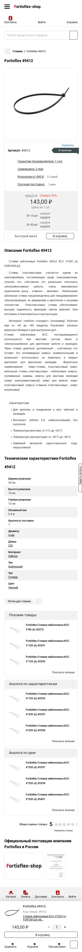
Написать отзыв (63, 830)
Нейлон (13, 556)
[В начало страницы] (74, 944)
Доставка (41, 896)
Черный (13, 587)
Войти (41, 22)
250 (10, 545)
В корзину (60, 236)
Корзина (72, 22)
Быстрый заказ (26, 236)
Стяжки (18, 51)
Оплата (25, 896)
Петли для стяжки (19, 601)
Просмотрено (57, 946)
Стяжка (13, 577)
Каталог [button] (11, 896)
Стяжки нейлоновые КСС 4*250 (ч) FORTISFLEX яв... (44, 918)
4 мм (11, 535)
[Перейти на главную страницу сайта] (32, 6)
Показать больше (63, 672)
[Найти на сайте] (74, 35)
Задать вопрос (80, 475)
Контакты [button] (10, 22)
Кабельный (15, 566)
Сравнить (10, 946)
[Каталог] (7, 6)
